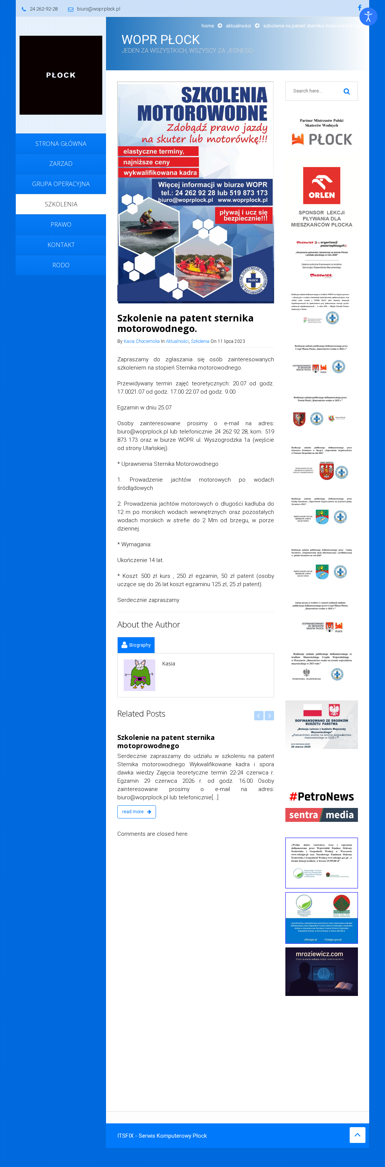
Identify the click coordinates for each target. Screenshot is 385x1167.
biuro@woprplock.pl (98, 9)
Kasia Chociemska (142, 341)
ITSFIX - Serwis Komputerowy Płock (162, 1135)
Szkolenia (200, 341)
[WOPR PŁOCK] (61, 74)
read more (204, 811)
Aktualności (238, 26)
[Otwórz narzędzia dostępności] (368, 17)
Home (208, 26)
